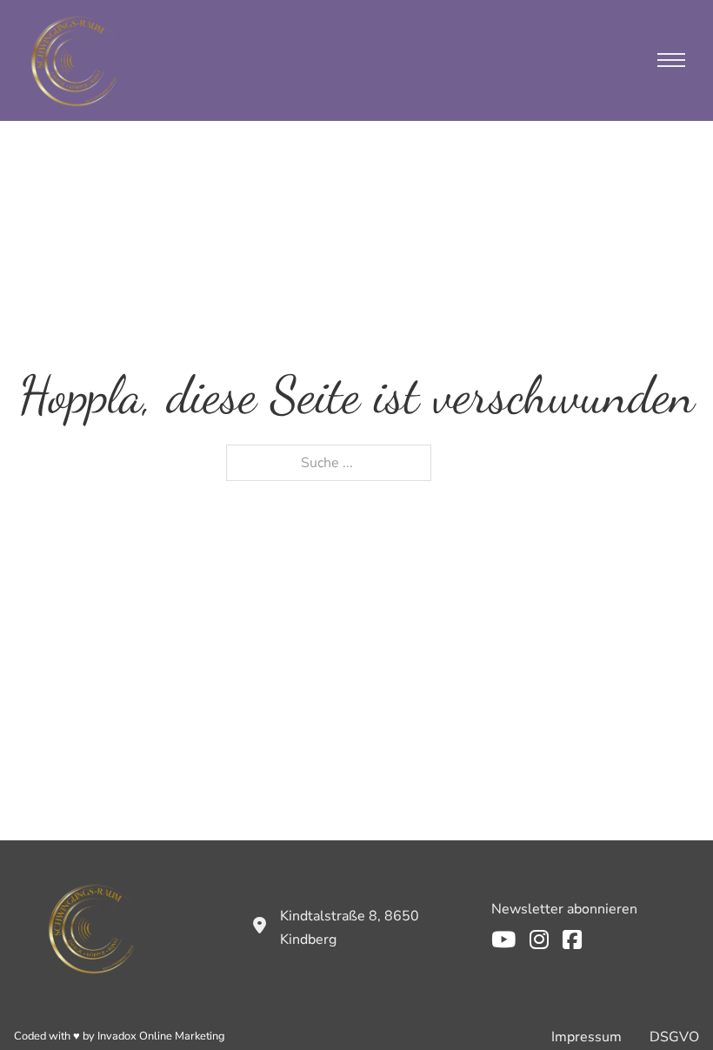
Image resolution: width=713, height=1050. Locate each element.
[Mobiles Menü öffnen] (671, 60)
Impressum (586, 1037)
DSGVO (674, 1037)
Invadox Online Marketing (161, 1036)
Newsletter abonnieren (564, 909)
